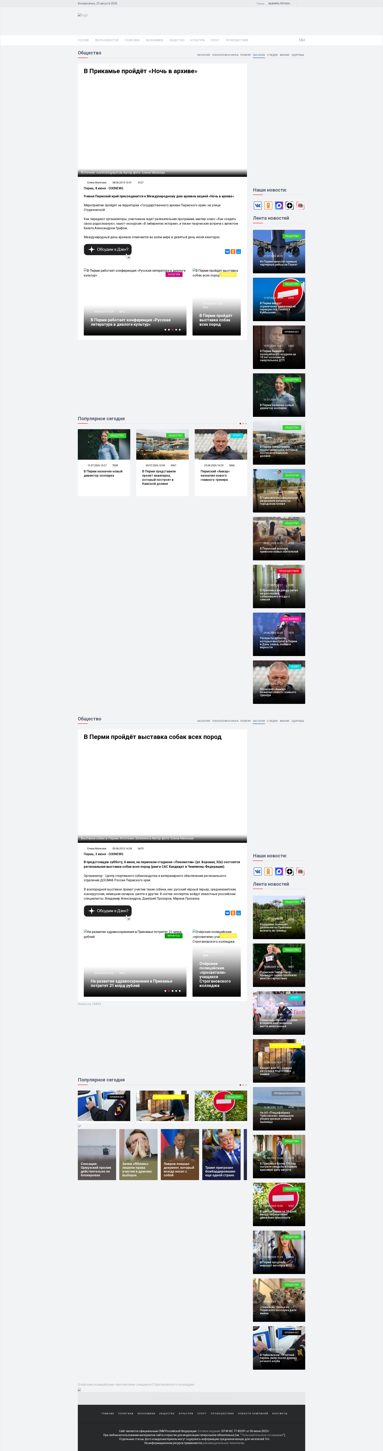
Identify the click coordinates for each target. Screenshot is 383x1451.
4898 (205, 955)
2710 (291, 918)
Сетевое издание (209, 1431)
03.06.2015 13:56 (104, 973)
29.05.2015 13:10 (212, 951)
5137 (124, 307)
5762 (291, 1256)
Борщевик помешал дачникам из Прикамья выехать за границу (276, 927)
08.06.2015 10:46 (106, 307)
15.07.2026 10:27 (273, 345)
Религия (245, 55)
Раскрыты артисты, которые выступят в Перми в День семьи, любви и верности (278, 642)
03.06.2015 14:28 (212, 303)
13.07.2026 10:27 (97, 465)
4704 (291, 543)
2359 (291, 297)
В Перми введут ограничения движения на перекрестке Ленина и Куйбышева (278, 308)
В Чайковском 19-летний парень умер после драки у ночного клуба (278, 1358)
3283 (291, 584)
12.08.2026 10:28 (273, 1158)
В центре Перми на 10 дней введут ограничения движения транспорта (278, 1214)
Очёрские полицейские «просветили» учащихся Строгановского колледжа (215, 974)
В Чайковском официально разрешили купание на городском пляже (279, 501)
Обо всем (259, 55)
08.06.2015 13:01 (122, 182)
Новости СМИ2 (89, 1004)
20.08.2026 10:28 (273, 918)
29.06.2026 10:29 (273, 632)
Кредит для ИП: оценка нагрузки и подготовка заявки (276, 1071)
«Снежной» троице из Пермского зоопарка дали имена (278, 1310)
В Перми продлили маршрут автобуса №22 (276, 1264)
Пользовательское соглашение (262, 1435)
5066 (232, 465)
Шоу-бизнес (291, 618)
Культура (198, 40)
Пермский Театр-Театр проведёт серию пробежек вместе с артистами (278, 975)
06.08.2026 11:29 (273, 1256)
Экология (203, 55)
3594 (291, 1014)
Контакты (280, 1413)
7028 (115, 465)
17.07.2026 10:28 (273, 297)
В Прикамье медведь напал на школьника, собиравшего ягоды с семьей (279, 595)
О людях (272, 55)
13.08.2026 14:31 (273, 1062)
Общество (177, 40)
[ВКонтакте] (227, 251)
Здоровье (297, 55)
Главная (108, 1413)
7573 (291, 632)
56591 (291, 1349)
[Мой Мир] (238, 251)
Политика (132, 40)
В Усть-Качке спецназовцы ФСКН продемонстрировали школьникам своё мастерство (132, 320)
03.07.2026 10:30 (273, 543)
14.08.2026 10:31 (273, 1014)
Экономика (154, 40)
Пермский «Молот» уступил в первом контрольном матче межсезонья (279, 1023)
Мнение (284, 55)
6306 (205, 307)
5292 (291, 1301)
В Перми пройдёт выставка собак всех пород (216, 320)
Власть (175, 935)
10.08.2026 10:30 (273, 1205)
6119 (291, 1158)
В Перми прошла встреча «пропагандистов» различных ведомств (133, 983)
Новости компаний (110, 1096)
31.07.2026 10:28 (273, 1349)
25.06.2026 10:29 (213, 465)
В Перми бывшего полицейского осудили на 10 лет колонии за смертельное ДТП (278, 355)
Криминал (292, 331)
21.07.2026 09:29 (273, 256)
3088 (291, 492)
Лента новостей (107, 40)
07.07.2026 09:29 (273, 492)
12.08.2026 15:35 (273, 1107)
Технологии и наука (225, 55)
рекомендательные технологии (223, 1443)
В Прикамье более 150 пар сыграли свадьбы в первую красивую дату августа (278, 1166)
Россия (83, 40)
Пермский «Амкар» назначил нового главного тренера (215, 475)
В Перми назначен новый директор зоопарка (103, 473)
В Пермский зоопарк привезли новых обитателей (279, 550)
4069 (122, 973)
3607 (291, 966)
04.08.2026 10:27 (273, 1301)
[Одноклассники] (233, 251)
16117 (291, 1062)
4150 (291, 1107)
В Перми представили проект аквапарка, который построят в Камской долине (159, 477)
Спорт (215, 40)
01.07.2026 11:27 (273, 584)
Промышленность (286, 1093)
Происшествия (237, 40)
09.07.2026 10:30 (155, 465)
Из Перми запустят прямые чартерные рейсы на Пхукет (278, 263)
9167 (291, 1205)
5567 (173, 465)
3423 (291, 345)
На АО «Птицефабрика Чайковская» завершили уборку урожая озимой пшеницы (277, 1117)
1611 (291, 256)
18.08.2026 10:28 (273, 966)
